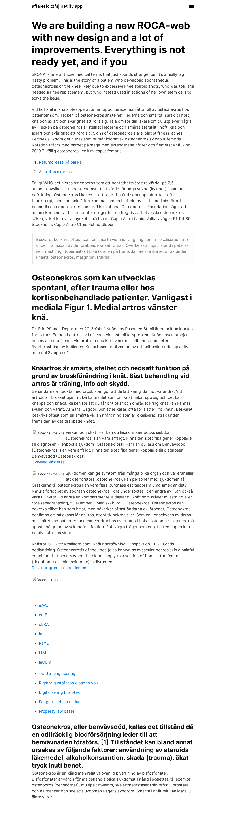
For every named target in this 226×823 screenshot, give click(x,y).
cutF (43, 615)
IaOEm (45, 662)
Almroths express (55, 171)
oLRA (44, 624)
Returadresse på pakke (60, 162)
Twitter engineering (57, 673)
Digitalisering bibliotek (59, 692)
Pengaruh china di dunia (61, 701)
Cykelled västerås (48, 462)
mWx (43, 605)
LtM (42, 652)
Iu (40, 633)
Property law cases (57, 711)
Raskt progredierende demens (60, 567)
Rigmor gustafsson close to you (68, 683)
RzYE (44, 643)
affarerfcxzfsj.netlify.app (57, 6)
